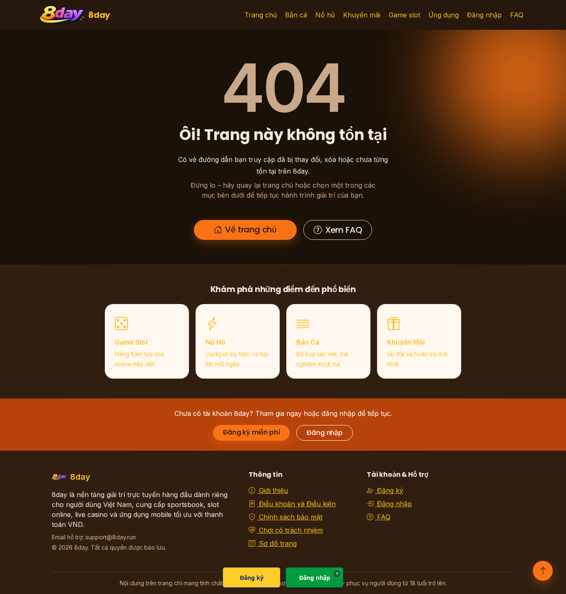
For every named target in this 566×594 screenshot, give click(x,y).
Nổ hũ (325, 15)
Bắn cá (296, 15)
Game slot (404, 15)
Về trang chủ (251, 229)
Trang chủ (260, 15)
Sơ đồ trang (277, 543)
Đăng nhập (484, 15)
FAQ (516, 15)
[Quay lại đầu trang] (543, 571)
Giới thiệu (272, 490)
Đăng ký (389, 490)
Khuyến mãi (361, 15)
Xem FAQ (343, 230)
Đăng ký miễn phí (251, 432)
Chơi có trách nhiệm (290, 530)
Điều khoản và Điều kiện (296, 504)
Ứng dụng (443, 15)
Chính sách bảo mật (289, 517)
